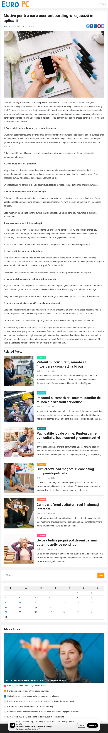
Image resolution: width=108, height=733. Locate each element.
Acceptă (92, 725)
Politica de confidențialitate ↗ (28, 729)
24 (6, 612)
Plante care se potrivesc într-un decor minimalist (28, 691)
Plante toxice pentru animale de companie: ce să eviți (30, 706)
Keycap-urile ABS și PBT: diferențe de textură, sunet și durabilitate (35, 717)
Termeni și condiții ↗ (45, 726)
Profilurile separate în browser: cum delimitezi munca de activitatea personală (40, 701)
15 (78, 603)
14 (64, 603)
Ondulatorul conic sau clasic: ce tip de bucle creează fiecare (33, 696)
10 (6, 603)
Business (8, 26)
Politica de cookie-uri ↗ (25, 726)
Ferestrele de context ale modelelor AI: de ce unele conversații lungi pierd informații (43, 712)
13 (50, 603)
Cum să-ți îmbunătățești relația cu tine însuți (26, 685)
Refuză (81, 725)
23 (92, 607)
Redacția (16, 26)
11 (20, 603)
